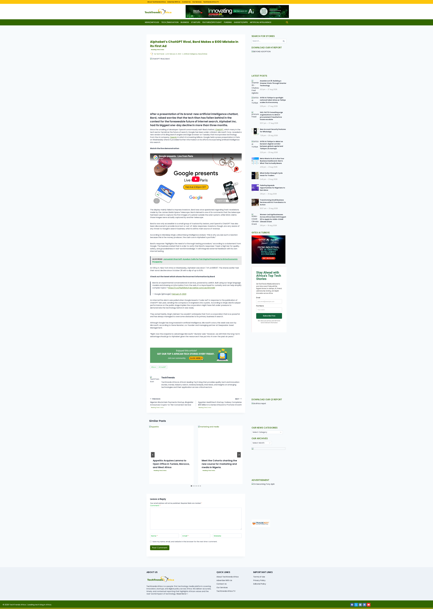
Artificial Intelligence (260, 22)
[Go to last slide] (153, 454)
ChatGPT (219, 129)
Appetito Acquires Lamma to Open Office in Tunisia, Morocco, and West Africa (171, 464)
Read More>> (182, 594)
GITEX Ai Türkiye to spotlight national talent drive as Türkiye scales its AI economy (273, 100)
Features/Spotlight (212, 22)
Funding (228, 22)
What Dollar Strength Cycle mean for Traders (271, 174)
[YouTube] (368, 605)
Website (217, 536)
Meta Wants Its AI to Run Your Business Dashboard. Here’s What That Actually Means (272, 160)
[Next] (239, 454)
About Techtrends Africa (156, 2)
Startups (195, 22)
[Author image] (151, 54)
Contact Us (186, 2)
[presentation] (171, 440)
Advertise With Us (173, 2)
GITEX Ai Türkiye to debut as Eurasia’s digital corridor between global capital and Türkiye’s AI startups (271, 145)
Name (154, 536)
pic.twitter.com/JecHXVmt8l (202, 288)
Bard (153, 367)
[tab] (191, 485)
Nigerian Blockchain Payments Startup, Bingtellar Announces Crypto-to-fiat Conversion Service (171, 402)
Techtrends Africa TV (211, 2)
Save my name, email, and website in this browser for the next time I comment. (185, 542)
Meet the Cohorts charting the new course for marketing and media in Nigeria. (219, 464)
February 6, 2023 (179, 294)
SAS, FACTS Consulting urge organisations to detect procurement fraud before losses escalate (271, 116)
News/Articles (152, 22)
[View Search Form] (287, 22)
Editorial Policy (259, 584)
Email (185, 536)
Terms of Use (259, 576)
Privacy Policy (259, 580)
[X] (356, 605)
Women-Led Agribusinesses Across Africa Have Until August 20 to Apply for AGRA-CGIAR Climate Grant (273, 218)
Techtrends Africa (154, 586)
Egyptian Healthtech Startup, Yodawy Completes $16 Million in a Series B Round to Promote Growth (220, 402)
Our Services (197, 2)
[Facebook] (352, 605)
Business (185, 22)
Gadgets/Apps (241, 22)
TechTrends (160, 54)
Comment (155, 505)
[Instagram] (360, 605)
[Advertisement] (269, 350)
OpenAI (173, 137)
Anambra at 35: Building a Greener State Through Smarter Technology (273, 83)
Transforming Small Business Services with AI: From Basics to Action (273, 202)
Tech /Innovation (169, 22)
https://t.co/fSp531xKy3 (178, 288)
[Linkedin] (364, 605)
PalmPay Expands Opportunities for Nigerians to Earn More (272, 187)
